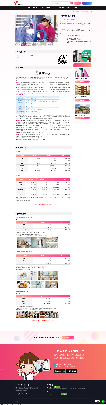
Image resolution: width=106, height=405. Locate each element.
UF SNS (54, 7)
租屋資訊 (48, 7)
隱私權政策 (47, 401)
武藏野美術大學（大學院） (81, 78)
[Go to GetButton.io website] (103, 403)
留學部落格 (61, 7)
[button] (18, 28)
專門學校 (82, 11)
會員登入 (77, 3)
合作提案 (75, 7)
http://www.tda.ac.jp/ (25, 60)
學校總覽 (41, 7)
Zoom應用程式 (70, 366)
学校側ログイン (87, 3)
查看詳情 (82, 81)
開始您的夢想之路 (68, 337)
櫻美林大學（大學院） (80, 115)
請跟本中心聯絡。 (38, 309)
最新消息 (35, 7)
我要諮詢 (69, 7)
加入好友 (58, 387)
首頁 (29, 7)
